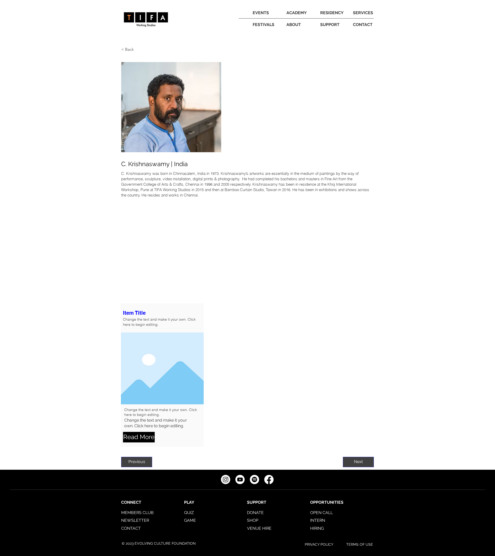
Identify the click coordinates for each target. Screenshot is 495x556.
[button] (296, 12)
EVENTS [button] (261, 12)
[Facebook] (269, 479)
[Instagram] (225, 479)
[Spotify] (254, 479)
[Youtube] (240, 479)
